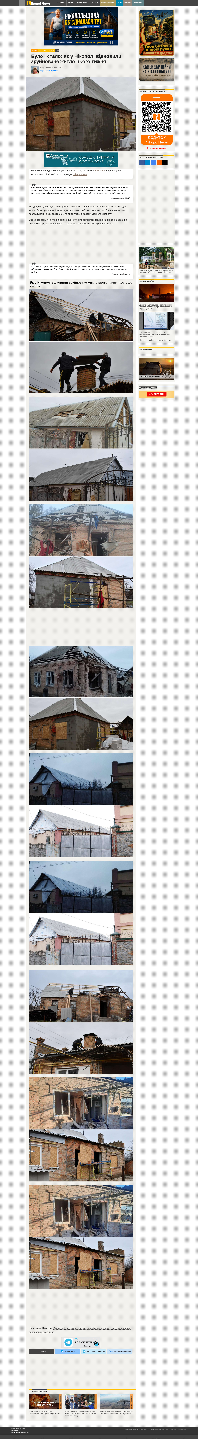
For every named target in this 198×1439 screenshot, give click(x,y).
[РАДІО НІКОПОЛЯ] (156, 69)
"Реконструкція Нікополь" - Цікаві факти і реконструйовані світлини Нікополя (156, 271)
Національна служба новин (159, 340)
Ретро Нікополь (107, 3)
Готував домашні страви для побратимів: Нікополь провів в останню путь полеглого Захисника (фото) (80, 1413)
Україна (95, 3)
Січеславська (82, 3)
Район (70, 3)
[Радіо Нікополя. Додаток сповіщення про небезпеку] (156, 33)
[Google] (153, 162)
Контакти (165, 1429)
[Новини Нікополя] (38, 5)
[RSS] (159, 162)
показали (100, 170)
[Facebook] (142, 162)
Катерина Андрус (50, 68)
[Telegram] (147, 162)
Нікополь (61, 3)
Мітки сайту (182, 1429)
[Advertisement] (81, 245)
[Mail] (165, 162)
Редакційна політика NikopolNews (137, 1429)
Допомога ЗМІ (156, 1429)
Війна (44, 50)
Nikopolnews (80, 174)
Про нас (173, 1429)
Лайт (120, 3)
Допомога (138, 3)
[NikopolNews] (81, 1342)
